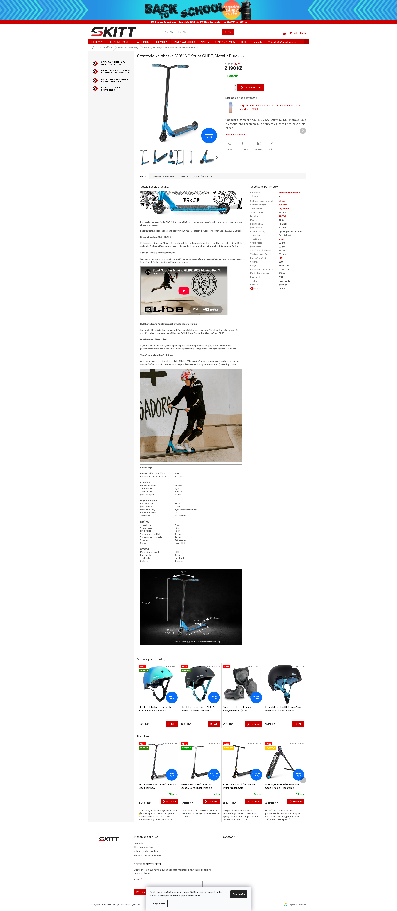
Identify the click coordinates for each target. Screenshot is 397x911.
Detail (171, 724)
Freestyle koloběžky (289, 192)
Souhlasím (239, 894)
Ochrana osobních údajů (146, 851)
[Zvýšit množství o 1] (235, 86)
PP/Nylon (284, 208)
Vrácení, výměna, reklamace (147, 854)
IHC (280, 258)
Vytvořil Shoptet (298, 904)
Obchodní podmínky (143, 847)
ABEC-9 (282, 216)
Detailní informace (234, 134)
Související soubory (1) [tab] (163, 176)
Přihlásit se (143, 892)
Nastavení (159, 903)
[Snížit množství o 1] (235, 89)
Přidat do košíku (253, 87)
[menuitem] (97, 41)
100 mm (283, 204)
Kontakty (138, 843)
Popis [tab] (143, 176)
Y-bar (281, 239)
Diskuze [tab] (184, 176)
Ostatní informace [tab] (203, 176)
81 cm (282, 201)
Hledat (228, 32)
